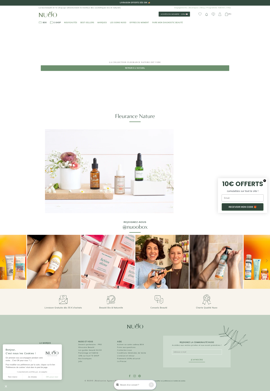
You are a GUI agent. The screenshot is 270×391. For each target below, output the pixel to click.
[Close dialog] (264, 180)
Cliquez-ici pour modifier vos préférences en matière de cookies (165, 381)
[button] (6, 386)
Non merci (12, 377)
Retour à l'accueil (135, 68)
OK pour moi (52, 377)
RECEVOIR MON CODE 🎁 (243, 207)
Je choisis (32, 377)
